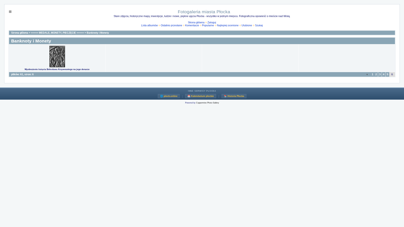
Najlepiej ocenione (228, 25)
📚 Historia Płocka (234, 96)
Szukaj (259, 25)
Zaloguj (211, 22)
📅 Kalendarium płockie (200, 96)
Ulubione (247, 25)
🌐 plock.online (168, 96)
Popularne (208, 25)
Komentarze (192, 25)
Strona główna (196, 22)
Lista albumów (149, 25)
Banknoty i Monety (98, 32)
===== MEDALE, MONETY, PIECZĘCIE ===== (57, 32)
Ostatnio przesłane (171, 25)
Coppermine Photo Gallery (207, 103)
